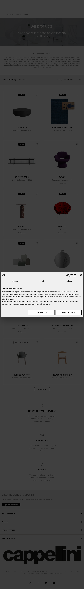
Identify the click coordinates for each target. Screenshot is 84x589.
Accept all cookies (68, 313)
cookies (11, 292)
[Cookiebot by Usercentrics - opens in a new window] (67, 275)
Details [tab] (42, 281)
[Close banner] (81, 275)
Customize (40, 313)
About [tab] (69, 281)
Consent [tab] (14, 281)
